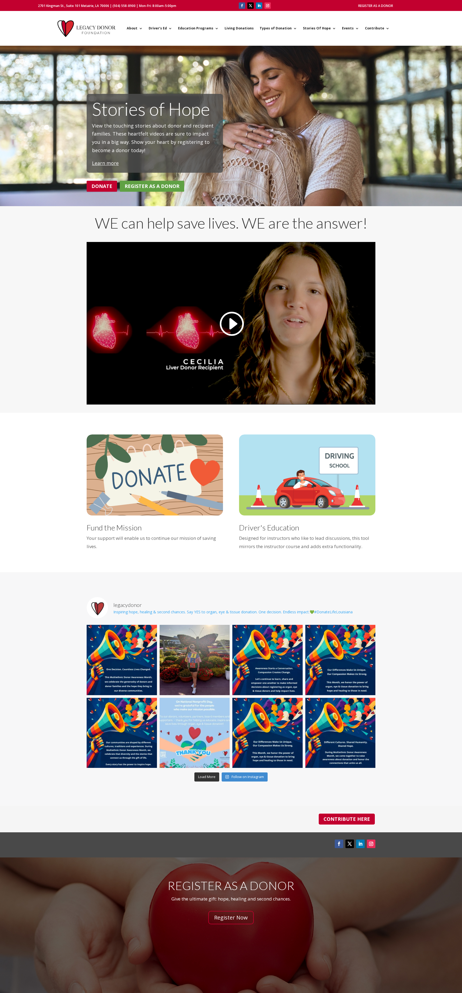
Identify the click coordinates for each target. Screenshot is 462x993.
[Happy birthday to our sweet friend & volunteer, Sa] (195, 660)
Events (348, 28)
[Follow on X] (250, 5)
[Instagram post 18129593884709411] (267, 733)
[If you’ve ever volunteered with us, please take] (195, 733)
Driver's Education (269, 527)
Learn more (105, 163)
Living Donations (239, 28)
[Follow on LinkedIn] (259, 5)
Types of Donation (276, 28)
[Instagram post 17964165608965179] (340, 660)
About (132, 28)
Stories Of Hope (317, 28)
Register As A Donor (375, 5)
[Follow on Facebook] (242, 5)
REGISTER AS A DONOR (152, 186)
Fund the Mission (114, 527)
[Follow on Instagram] (267, 5)
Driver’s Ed (158, 28)
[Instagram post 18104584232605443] (267, 660)
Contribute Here (347, 819)
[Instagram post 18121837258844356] (122, 733)
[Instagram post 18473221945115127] (122, 660)
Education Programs (195, 28)
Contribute (374, 28)
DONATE (101, 186)
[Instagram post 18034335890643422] (340, 733)
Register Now (231, 917)
